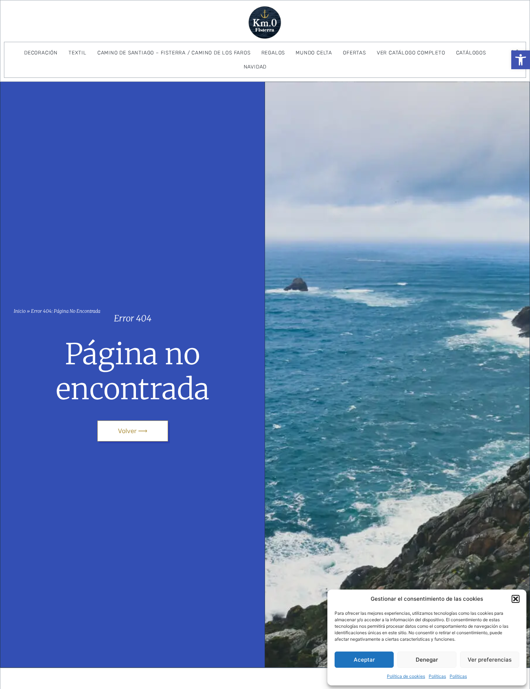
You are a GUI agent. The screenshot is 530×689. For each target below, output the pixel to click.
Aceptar (364, 659)
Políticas (437, 676)
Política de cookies (406, 676)
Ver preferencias (490, 659)
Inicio (20, 311)
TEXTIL (78, 53)
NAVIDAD (255, 67)
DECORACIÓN (41, 53)
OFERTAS (354, 53)
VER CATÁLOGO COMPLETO (411, 53)
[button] (520, 59)
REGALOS (273, 53)
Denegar (427, 659)
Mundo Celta (314, 53)
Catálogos (471, 53)
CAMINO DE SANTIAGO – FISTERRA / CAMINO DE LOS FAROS (174, 53)
